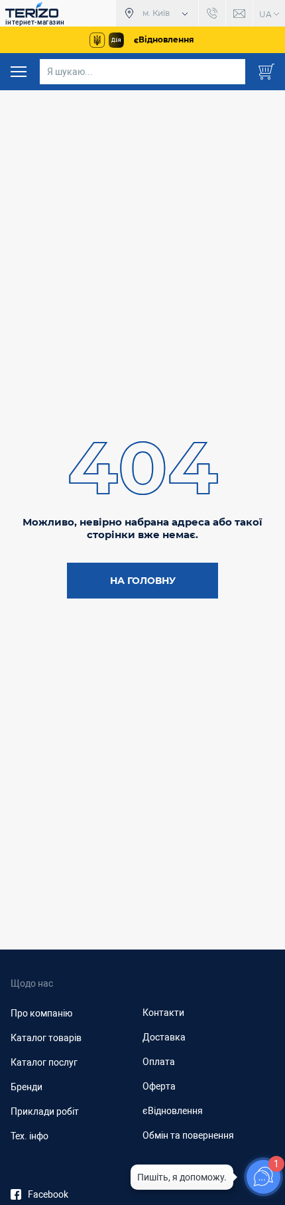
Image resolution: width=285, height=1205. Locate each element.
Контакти (163, 1012)
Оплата (158, 1061)
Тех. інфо (29, 1136)
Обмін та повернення (188, 1135)
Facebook (48, 1194)
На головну (143, 581)
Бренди (26, 1087)
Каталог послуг (44, 1062)
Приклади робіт (45, 1111)
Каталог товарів (46, 1037)
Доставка (164, 1037)
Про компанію (41, 1013)
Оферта (159, 1086)
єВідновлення (172, 1110)
